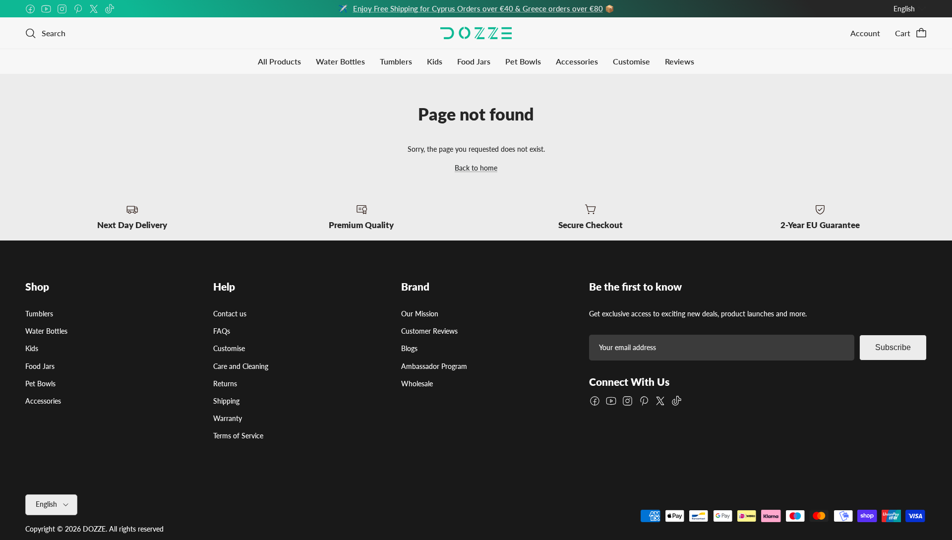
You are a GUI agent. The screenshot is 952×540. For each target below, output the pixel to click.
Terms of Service (238, 435)
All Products (279, 61)
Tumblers (396, 61)
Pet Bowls (523, 61)
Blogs (409, 348)
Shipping (226, 401)
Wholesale (417, 383)
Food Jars (473, 61)
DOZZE (94, 529)
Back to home (476, 168)
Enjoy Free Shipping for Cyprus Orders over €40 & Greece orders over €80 (478, 8)
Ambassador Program (434, 366)
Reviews (679, 61)
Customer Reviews (429, 331)
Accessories (577, 61)
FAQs (221, 331)
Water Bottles (340, 61)
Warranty (227, 418)
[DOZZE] (476, 33)
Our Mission (419, 313)
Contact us (229, 313)
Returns (225, 383)
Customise (631, 61)
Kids (434, 61)
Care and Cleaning (240, 366)
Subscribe (893, 347)
